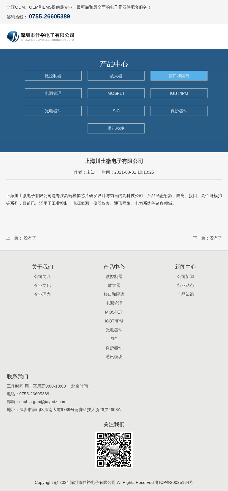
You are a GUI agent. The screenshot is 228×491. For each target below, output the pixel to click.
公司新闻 (185, 276)
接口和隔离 (179, 75)
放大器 (116, 75)
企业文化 (42, 285)
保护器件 (179, 110)
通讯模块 (116, 128)
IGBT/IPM (179, 93)
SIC (116, 110)
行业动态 (185, 285)
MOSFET (116, 93)
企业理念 (42, 294)
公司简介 (42, 276)
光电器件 (53, 110)
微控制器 (53, 75)
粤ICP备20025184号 (174, 482)
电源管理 (53, 93)
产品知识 (185, 294)
